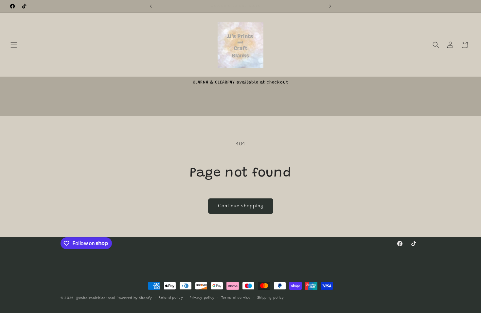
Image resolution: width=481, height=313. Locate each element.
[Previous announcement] (151, 6)
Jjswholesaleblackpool (96, 298)
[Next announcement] (330, 6)
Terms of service (236, 298)
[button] (14, 45)
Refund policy (170, 298)
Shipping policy (270, 298)
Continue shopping (240, 206)
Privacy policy (202, 298)
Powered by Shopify (134, 298)
